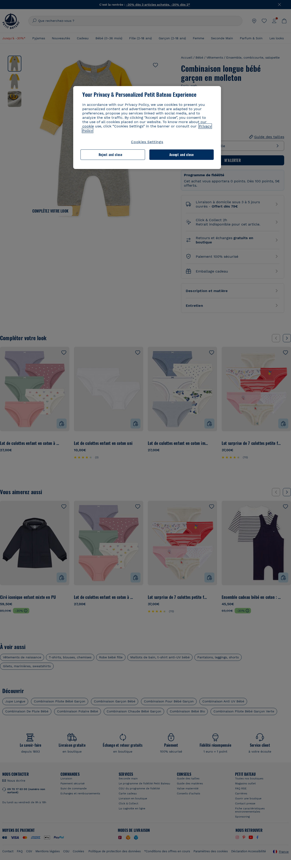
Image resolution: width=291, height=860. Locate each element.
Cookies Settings (147, 142)
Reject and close (110, 154)
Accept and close (181, 154)
